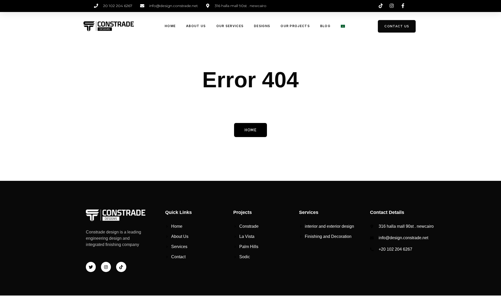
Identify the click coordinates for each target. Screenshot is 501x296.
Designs (262, 26)
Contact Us (396, 26)
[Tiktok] (121, 267)
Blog (325, 26)
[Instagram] (106, 267)
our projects (295, 26)
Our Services (230, 26)
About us (196, 26)
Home (170, 26)
